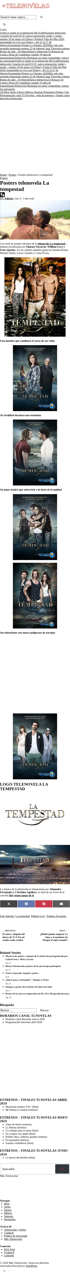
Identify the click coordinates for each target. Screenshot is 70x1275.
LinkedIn (9, 1255)
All (2, 92)
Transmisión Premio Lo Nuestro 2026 (28, 45)
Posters (60, 92)
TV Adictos (7, 198)
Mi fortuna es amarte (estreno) (21, 1109)
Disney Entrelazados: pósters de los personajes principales (33, 966)
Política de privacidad (15, 1235)
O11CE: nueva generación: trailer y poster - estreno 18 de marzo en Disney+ (33, 66)
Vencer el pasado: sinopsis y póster (21, 973)
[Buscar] (62, 1169)
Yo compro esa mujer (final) (20, 1133)
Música (29, 92)
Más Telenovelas (13, 1239)
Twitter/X (9, 1252)
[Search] (41, 17)
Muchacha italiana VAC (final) (21, 1106)
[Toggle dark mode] (4, 24)
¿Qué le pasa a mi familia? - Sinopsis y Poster (27, 980)
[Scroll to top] (4, 1271)
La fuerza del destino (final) (20, 1157)
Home (3, 174)
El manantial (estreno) (17, 1140)
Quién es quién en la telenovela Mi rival (21, 32)
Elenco (21, 92)
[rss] (2, 1196)
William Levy (38, 916)
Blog (7, 92)
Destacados (16, 98)
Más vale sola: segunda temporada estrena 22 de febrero (31, 75)
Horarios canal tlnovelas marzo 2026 (25, 1019)
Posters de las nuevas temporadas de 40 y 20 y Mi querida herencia (37, 993)
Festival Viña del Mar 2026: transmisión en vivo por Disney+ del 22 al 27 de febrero (32, 42)
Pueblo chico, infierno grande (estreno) (26, 1136)
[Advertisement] (35, 137)
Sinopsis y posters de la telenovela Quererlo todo (28, 987)
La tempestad (22, 916)
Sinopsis (38, 92)
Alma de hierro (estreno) (18, 1124)
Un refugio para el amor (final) (21, 1130)
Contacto (9, 1232)
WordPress (31, 1265)
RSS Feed (7, 1190)
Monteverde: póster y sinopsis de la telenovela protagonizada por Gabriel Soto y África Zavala (36, 957)
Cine (66, 92)
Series (13, 92)
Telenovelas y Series (15, 1229)
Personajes (49, 92)
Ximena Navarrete (56, 916)
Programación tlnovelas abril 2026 (23, 1022)
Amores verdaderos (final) (19, 1143)
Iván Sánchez (7, 916)
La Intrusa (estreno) (15, 1127)
